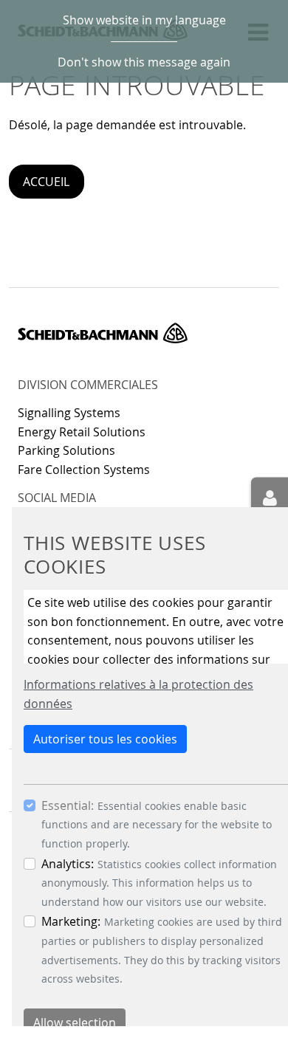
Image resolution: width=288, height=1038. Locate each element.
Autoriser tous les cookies (105, 739)
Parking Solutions (66, 450)
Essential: (67, 805)
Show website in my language (144, 20)
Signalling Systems (69, 413)
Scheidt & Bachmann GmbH (103, 333)
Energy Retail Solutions (81, 432)
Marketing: (70, 921)
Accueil (46, 181)
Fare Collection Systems (84, 469)
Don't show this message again (144, 62)
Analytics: (67, 864)
